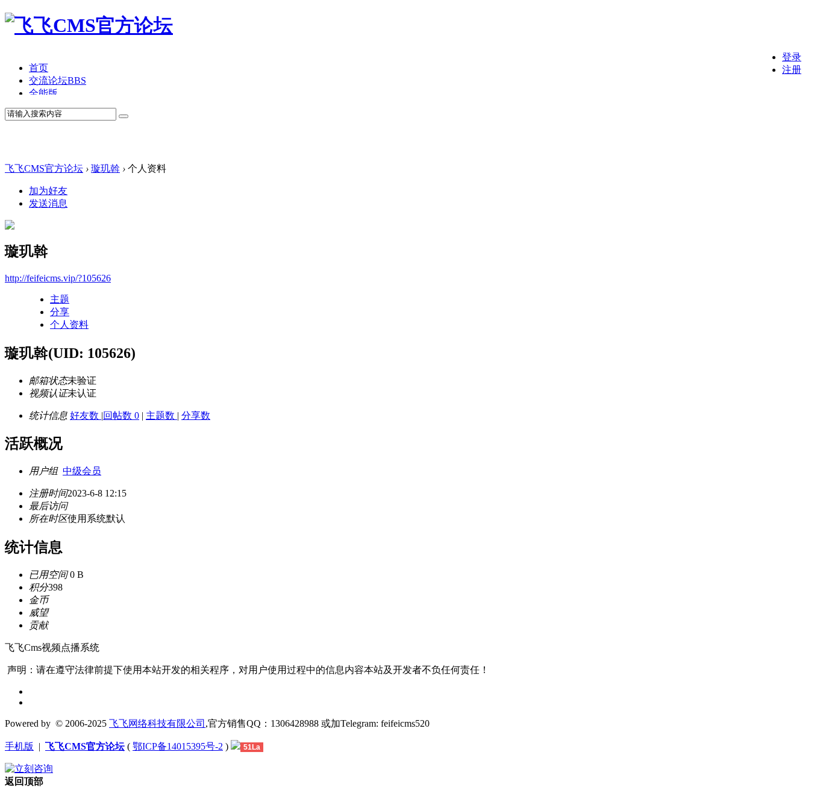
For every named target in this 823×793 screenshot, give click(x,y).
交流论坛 (57, 80)
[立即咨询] (29, 768)
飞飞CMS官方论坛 (44, 168)
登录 (791, 57)
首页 (38, 68)
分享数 (195, 415)
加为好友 (48, 191)
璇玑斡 (105, 168)
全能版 (43, 93)
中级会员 (82, 471)
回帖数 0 (121, 415)
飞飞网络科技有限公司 (157, 723)
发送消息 (48, 203)
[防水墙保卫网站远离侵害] (235, 746)
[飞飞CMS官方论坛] (89, 25)
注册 (791, 69)
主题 (59, 299)
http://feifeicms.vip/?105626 (58, 278)
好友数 (85, 415)
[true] (123, 116)
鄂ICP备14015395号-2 (178, 746)
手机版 (19, 746)
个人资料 (69, 324)
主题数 (161, 415)
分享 (59, 312)
